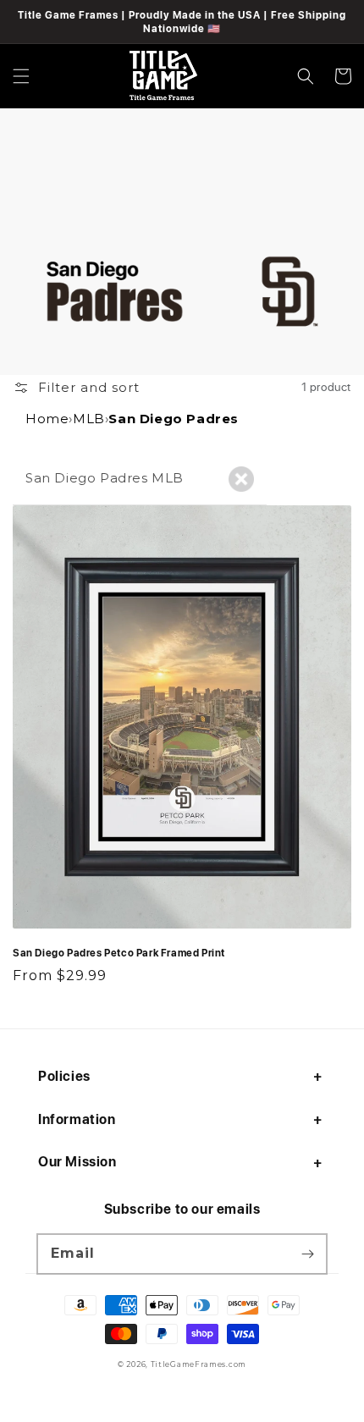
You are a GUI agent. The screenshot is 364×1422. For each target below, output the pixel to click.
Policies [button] (64, 1075)
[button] (21, 76)
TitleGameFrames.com (198, 1364)
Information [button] (77, 1119)
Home (47, 419)
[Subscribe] (307, 1253)
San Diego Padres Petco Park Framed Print (119, 952)
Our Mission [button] (77, 1161)
